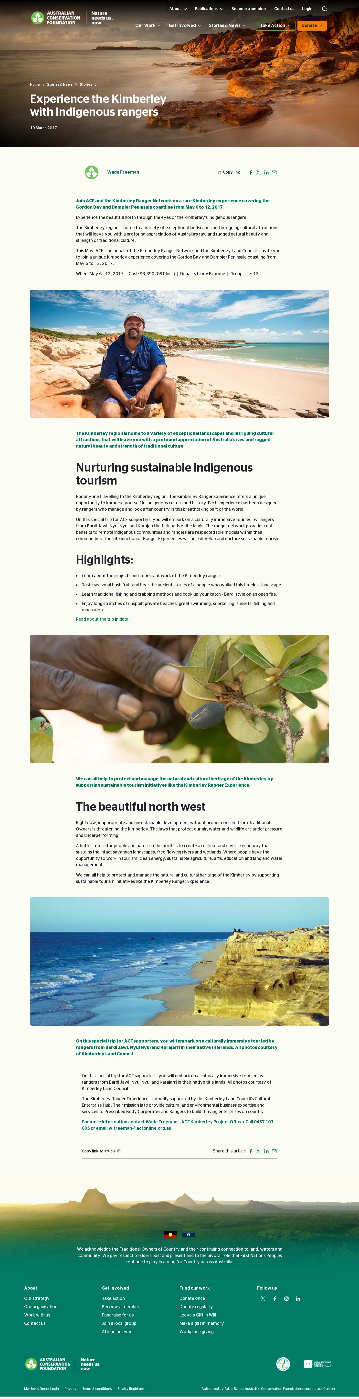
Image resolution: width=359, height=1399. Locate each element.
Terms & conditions (97, 1389)
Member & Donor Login (41, 1389)
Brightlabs (137, 1389)
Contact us (34, 1323)
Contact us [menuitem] (284, 9)
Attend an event (118, 1332)
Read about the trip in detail (103, 619)
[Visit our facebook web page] (275, 1298)
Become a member (120, 1307)
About (30, 1288)
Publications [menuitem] (206, 9)
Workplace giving (197, 1332)
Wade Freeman (123, 172)
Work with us (37, 1315)
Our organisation (40, 1307)
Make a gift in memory (202, 1323)
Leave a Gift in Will (198, 1315)
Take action (113, 1298)
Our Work (145, 26)
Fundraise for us (118, 1315)
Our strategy (37, 1298)
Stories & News (225, 26)
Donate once (192, 1298)
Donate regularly (196, 1307)
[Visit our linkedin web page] (298, 1298)
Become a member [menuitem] (249, 9)
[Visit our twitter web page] (263, 1298)
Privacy (70, 1389)
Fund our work (195, 1288)
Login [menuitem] (307, 9)
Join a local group (119, 1323)
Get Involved (182, 26)
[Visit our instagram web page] (286, 1298)
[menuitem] (152, 26)
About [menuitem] (175, 9)
